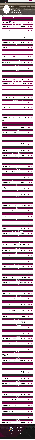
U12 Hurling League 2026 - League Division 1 (17, 45)
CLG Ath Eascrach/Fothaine (5, 217)
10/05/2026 (17, 396)
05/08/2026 (17, 196)
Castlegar (5, 166)
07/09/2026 (17, 94)
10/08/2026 (17, 168)
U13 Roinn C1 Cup (17, 253)
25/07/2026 (17, 212)
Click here (27, 9)
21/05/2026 (17, 357)
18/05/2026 (17, 362)
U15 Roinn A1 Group (17, 280)
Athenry (5, 30)
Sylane (5, 266)
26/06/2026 (17, 268)
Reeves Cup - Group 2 (17, 130)
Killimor (22, 182)
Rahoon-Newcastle (5, 56)
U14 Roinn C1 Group (17, 28)
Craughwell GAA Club (23, 68)
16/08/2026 (17, 152)
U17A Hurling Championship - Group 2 (17, 60)
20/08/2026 (17, 134)
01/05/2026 (17, 407)
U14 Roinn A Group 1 (17, 20)
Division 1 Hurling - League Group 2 (17, 269)
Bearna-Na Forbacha (23, 322)
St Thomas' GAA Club (5, 355)
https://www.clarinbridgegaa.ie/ (21, 9)
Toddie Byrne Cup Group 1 (17, 420)
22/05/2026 (17, 351)
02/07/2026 (17, 247)
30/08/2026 (17, 59)
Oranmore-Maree (5, 62)
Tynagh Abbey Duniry (5, 194)
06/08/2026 (17, 190)
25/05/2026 (17, 340)
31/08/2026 (17, 64)
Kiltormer (5, 293)
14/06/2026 (17, 290)
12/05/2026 (17, 385)
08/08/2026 (17, 184)
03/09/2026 (17, 70)
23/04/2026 (17, 419)
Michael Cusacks (5, 22)
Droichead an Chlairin (15, 9)
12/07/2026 (17, 230)
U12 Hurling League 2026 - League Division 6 (17, 54)
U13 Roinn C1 (17, 341)
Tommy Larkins (5, 26)
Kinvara (22, 79)
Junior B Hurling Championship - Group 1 (17, 24)
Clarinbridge (23, 22)
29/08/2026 (17, 44)
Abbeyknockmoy (23, 360)
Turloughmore (5, 338)
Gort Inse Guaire (5, 250)
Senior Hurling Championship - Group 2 (17, 85)
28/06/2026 (17, 263)
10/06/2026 (17, 295)
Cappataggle (22, 127)
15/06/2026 (17, 284)
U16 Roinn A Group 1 (17, 71)
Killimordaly (23, 155)
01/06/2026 (17, 318)
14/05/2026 (17, 380)
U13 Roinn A (17, 369)
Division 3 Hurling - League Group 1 (17, 264)
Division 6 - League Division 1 (17, 325)
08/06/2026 (17, 300)
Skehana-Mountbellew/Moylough (22, 144)
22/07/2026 (17, 219)
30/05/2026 (17, 324)
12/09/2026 (17, 99)
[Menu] (31, 2)
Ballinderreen (5, 228)
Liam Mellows (5, 87)
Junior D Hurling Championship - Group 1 (17, 153)
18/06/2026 (17, 279)
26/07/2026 (17, 207)
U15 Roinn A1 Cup (17, 248)
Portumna (5, 261)
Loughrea (5, 102)
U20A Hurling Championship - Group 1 (17, 40)
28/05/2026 (17, 329)
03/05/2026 (17, 401)
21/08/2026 (17, 129)
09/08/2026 (17, 179)
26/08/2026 (17, 39)
